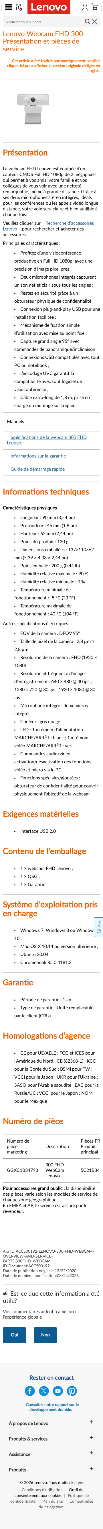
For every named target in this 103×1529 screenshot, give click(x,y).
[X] (44, 1392)
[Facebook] (30, 1392)
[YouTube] (58, 1392)
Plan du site (52, 1501)
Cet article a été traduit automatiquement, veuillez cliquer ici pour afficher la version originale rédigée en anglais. (53, 66)
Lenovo (40, 1483)
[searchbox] (51, 21)
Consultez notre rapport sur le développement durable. (52, 1407)
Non (45, 1335)
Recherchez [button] (87, 21)
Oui (14, 1335)
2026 (28, 1483)
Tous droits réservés (66, 1483)
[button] (7, 8)
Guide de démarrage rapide (38, 469)
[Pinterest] (72, 1392)
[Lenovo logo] (48, 7)
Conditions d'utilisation (42, 1490)
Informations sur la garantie (38, 456)
